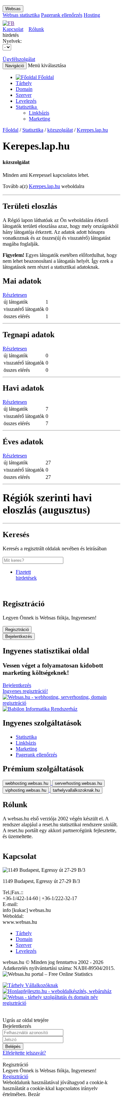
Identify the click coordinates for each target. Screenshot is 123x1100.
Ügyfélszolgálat (19, 59)
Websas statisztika (21, 15)
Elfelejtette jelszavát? (24, 1053)
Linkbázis (39, 113)
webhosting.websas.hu (26, 783)
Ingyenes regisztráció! (25, 691)
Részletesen (15, 295)
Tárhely (24, 83)
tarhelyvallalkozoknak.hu (76, 790)
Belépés (13, 1046)
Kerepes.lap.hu (92, 130)
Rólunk (36, 29)
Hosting (92, 15)
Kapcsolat (13, 29)
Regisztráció (17, 629)
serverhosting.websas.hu (78, 783)
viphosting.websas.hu (25, 790)
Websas (13, 8)
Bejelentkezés (18, 636)
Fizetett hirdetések (26, 575)
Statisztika (27, 107)
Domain (24, 89)
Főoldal (10, 130)
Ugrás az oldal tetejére (26, 1020)
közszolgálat (60, 130)
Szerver (23, 95)
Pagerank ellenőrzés (61, 15)
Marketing (39, 119)
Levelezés (26, 101)
